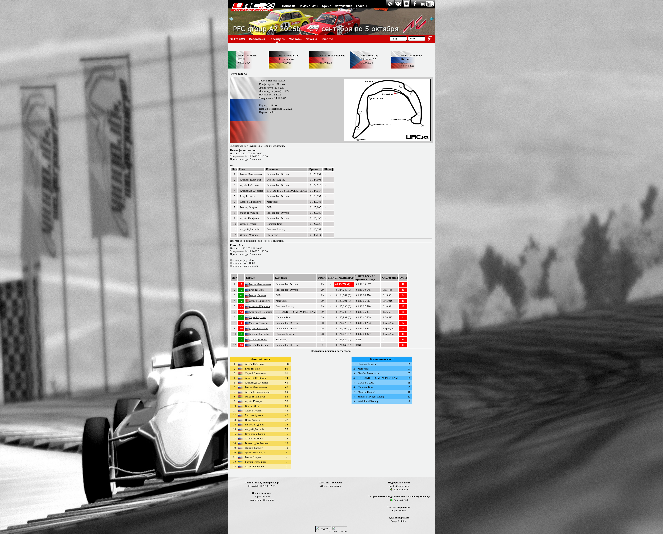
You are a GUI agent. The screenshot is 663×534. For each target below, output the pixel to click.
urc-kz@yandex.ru (399, 486)
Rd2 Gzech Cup (369, 55)
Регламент (257, 39)
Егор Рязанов (256, 289)
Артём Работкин (258, 328)
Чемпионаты (308, 6)
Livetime (326, 39)
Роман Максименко (260, 284)
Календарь (277, 39)
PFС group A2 (286, 59)
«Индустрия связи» (331, 486)
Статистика (343, 6)
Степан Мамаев (258, 339)
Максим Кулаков (258, 323)
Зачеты (311, 39)
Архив (326, 6)
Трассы (361, 6)
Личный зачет (260, 359)
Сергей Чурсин (257, 317)
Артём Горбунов (258, 345)
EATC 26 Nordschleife (332, 55)
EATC (241, 59)
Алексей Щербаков (259, 306)
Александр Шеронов (260, 311)
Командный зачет (382, 359)
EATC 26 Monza (247, 55)
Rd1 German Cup (289, 55)
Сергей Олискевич (259, 300)
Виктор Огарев (257, 295)
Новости (288, 6)
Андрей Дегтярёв (258, 334)
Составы (295, 39)
